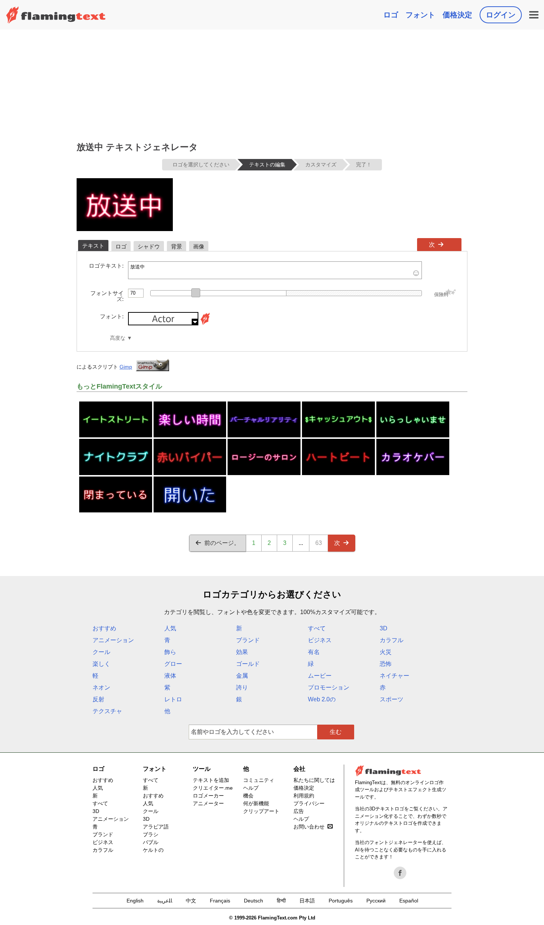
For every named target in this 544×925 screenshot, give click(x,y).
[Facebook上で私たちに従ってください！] (400, 873)
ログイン (501, 15)
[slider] (195, 292)
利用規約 (303, 796)
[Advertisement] (272, 85)
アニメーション (113, 640)
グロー (173, 664)
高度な (117, 338)
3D (383, 628)
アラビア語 (156, 827)
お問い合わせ (309, 827)
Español (408, 901)
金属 (242, 675)
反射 (98, 699)
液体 (170, 675)
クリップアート (261, 811)
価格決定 (457, 15)
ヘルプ (251, 788)
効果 (242, 652)
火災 (386, 652)
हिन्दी (281, 901)
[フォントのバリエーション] (205, 323)
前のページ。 (222, 543)
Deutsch (253, 901)
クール (101, 652)
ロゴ (390, 15)
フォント (420, 15)
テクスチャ (107, 711)
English (135, 901)
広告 (298, 811)
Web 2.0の (322, 699)
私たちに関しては (314, 780)
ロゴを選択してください (200, 164)
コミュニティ (258, 780)
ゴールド (248, 664)
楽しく (101, 664)
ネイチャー (394, 675)
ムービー (320, 675)
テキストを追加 (211, 780)
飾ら (170, 652)
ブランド (248, 640)
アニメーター (208, 803)
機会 (248, 796)
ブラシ (150, 834)
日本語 (307, 901)
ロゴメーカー (208, 796)
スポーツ (391, 699)
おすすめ (104, 628)
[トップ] (56, 15)
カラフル (391, 640)
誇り (242, 687)
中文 (191, 901)
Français (220, 901)
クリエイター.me (213, 788)
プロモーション (328, 687)
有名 (314, 652)
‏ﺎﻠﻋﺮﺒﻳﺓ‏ (164, 901)
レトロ (173, 699)
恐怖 (386, 664)
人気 (170, 628)
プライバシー (309, 803)
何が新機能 (256, 803)
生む (336, 732)
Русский (376, 901)
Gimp (126, 367)
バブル (150, 842)
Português (341, 901)
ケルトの (153, 850)
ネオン (101, 687)
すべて (317, 628)
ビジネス (320, 640)
